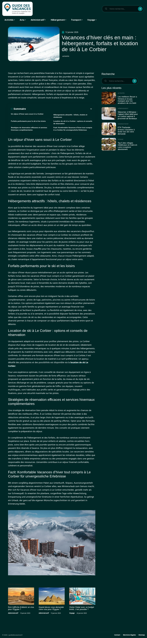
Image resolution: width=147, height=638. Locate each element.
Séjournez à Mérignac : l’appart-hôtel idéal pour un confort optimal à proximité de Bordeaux (128, 115)
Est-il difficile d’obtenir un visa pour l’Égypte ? (21, 608)
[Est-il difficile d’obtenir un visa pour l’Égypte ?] (21, 596)
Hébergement (123, 108)
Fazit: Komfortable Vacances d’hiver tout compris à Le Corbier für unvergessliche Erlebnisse (72, 129)
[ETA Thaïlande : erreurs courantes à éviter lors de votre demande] (109, 128)
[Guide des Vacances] (17, 9)
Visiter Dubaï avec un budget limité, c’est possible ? (81, 608)
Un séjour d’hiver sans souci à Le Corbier (27, 114)
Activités (65, 56)
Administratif (13, 613)
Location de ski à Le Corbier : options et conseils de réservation (72, 122)
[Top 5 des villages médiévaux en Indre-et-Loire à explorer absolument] (109, 144)
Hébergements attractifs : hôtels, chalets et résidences (70, 116)
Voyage (72, 613)
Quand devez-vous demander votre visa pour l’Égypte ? (51, 608)
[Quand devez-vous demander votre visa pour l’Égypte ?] (52, 596)
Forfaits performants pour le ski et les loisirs (28, 121)
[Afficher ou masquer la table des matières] (59, 109)
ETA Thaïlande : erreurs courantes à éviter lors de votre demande (126, 130)
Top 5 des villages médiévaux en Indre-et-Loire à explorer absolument (128, 146)
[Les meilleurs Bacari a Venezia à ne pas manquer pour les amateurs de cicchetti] (109, 98)
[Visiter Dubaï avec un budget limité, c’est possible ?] (82, 596)
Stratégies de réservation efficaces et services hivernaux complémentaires (29, 129)
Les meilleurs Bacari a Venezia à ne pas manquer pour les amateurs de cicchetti (127, 100)
